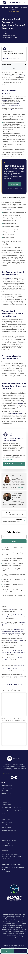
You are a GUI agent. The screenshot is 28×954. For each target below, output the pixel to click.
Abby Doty (8, 32)
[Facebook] (12, 777)
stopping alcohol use (16, 413)
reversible (21, 403)
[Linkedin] (15, 777)
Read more (20, 487)
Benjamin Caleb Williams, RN (9, 35)
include (12, 110)
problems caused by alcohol (17, 76)
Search (14, 541)
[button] (25, 64)
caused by (4, 100)
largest (9, 278)
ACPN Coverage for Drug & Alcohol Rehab (14, 595)
